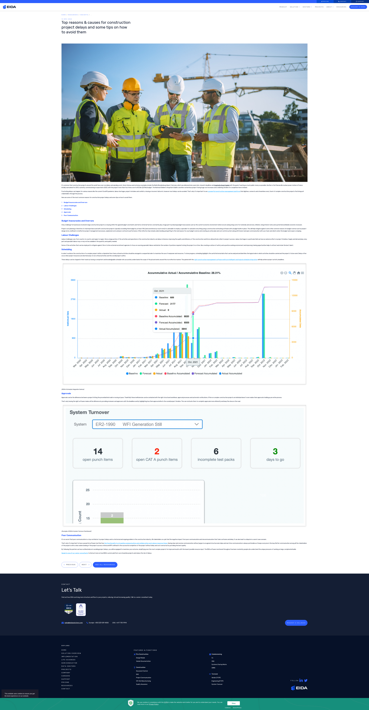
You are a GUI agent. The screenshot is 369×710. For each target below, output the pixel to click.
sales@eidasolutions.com (74, 623)
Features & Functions (145, 650)
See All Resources (105, 565)
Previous (71, 565)
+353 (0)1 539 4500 (102, 623)
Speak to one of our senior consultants (75, 553)
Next (84, 565)
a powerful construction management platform (224, 191)
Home (64, 14)
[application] (184, 704)
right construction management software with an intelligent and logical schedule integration (225, 259)
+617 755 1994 (121, 623)
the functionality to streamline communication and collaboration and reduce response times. (136, 543)
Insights (84, 14)
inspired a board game (221, 185)
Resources (73, 14)
